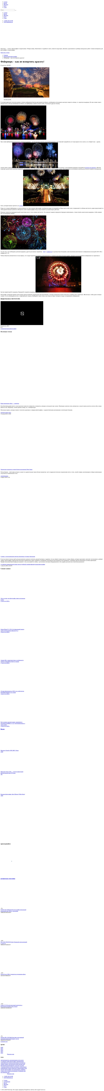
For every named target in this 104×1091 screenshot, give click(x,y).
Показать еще (10, 1054)
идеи (2, 328)
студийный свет (24, 564)
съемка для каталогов (10, 1064)
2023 (2, 1051)
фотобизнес (11, 1065)
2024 (2, 1050)
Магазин (6, 4)
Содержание (7, 1081)
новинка (11, 1062)
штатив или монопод (90, 167)
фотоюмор (16, 1062)
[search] (15, 10)
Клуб (5, 6)
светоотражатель (5, 1060)
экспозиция (14, 1071)
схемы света (8, 412)
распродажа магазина (8, 878)
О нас (5, 7)
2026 (2, 1047)
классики (17, 1065)
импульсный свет (20, 1064)
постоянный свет (5, 1072)
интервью (16, 1067)
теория (9, 1071)
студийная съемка (5, 564)
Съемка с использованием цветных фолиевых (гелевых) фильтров (18, 556)
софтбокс (23, 1069)
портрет (3, 412)
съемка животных (12, 1068)
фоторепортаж (4, 1065)
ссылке (21, 205)
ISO (44, 251)
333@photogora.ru (8, 22)
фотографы (13, 1061)
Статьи (5, 2)
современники (4, 476)
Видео (5, 3)
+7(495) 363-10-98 (8, 20)
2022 (2, 1052)
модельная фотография (39, 564)
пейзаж (12, 1067)
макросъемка (20, 1068)
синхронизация (14, 1060)
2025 (2, 1048)
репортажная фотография (9, 328)
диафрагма (49, 251)
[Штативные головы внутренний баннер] (14, 841)
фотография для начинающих (13, 1069)
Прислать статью (5, 52)
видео (22, 1060)
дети (19, 1060)
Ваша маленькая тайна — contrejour (10, 403)
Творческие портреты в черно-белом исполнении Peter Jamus (16, 469)
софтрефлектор (5, 1062)
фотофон (31, 564)
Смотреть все (4, 1041)
